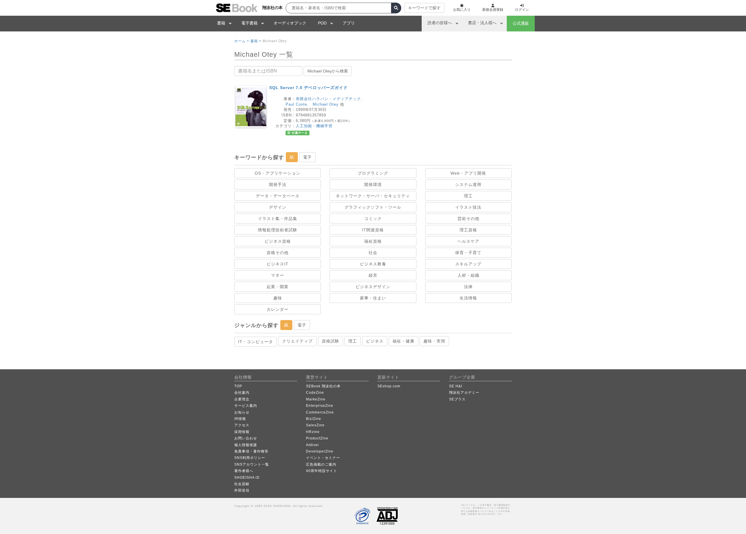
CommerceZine (320, 412)
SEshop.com (388, 386)
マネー (277, 275)
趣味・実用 (434, 341)
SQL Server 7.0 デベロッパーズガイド (308, 87)
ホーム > (241, 41)
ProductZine (317, 438)
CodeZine (315, 393)
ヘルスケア (468, 241)
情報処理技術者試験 (277, 230)
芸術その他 (468, 218)
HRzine (313, 432)
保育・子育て (468, 252)
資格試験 (330, 341)
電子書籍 (249, 23)
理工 (468, 196)
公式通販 (521, 23)
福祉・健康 (403, 341)
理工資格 (468, 230)
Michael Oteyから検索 (327, 71)
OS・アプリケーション (277, 173)
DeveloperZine (319, 451)
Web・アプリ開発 (468, 173)
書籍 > (255, 41)
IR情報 (240, 419)
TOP (238, 386)
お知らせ (241, 412)
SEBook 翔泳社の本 (323, 386)
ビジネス (374, 341)
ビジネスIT (277, 264)
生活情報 (468, 298)
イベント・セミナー (323, 458)
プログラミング (373, 173)
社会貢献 (241, 484)
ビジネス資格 (278, 241)
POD (322, 23)
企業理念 (241, 399)
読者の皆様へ (439, 22)
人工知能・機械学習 (314, 126)
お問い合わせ (245, 438)
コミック (373, 218)
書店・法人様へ (482, 22)
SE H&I (455, 386)
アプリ (349, 23)
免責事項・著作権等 (251, 451)
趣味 (277, 298)
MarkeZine (316, 399)
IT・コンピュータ (255, 341)
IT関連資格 (373, 230)
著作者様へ (243, 471)
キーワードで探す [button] (424, 8)
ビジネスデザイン (373, 286)
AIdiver (312, 445)
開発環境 (373, 184)
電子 (307, 157)
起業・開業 (277, 286)
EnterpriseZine (319, 406)
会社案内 (241, 393)
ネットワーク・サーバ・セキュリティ (373, 196)
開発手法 (277, 184)
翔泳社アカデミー (464, 393)
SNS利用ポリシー (249, 458)
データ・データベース (278, 196)
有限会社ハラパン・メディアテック (328, 99)
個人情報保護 (245, 445)
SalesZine (315, 425)
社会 (373, 252)
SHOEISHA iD (247, 478)
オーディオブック (290, 23)
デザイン (277, 207)
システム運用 (468, 184)
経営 (373, 275)
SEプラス (457, 399)
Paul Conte (296, 104)
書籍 (221, 23)
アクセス (241, 425)
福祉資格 (373, 241)
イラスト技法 (468, 207)
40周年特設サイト (321, 471)
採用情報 (241, 432)
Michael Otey (326, 104)
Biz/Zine (313, 419)
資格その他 (277, 252)
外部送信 (241, 490)
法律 (468, 286)
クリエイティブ (297, 341)
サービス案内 (245, 406)
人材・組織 (468, 275)
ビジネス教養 (373, 264)
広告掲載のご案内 (321, 464)
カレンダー (277, 309)
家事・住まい (373, 298)
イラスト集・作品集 (277, 218)
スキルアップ (468, 264)
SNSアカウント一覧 (251, 464)
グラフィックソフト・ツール (372, 207)
